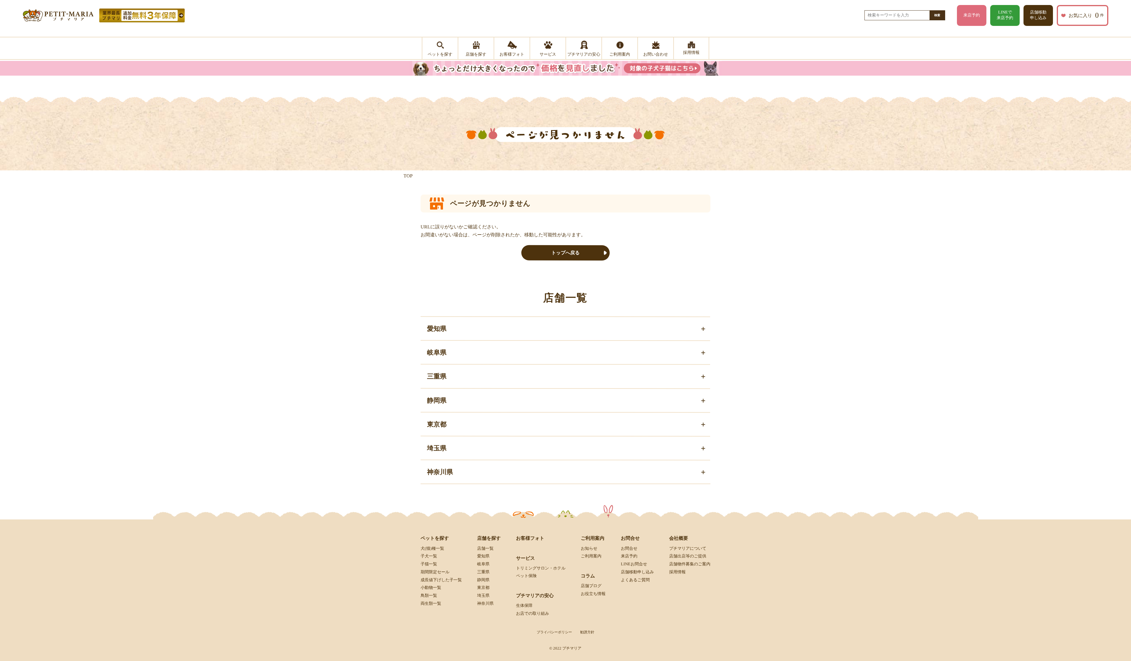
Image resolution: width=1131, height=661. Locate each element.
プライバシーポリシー (554, 632)
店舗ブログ (591, 586)
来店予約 (971, 15)
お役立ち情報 (593, 594)
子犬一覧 (429, 556)
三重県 (483, 572)
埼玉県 (483, 595)
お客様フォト (530, 538)
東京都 (483, 587)
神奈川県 (485, 603)
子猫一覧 (429, 564)
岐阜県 (483, 564)
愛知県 (483, 556)
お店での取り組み (532, 613)
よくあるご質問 (635, 580)
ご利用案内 (591, 556)
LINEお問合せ (634, 564)
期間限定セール (435, 572)
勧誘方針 (587, 632)
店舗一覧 (485, 548)
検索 (937, 15)
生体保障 (524, 605)
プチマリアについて (687, 548)
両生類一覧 (431, 603)
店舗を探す (489, 538)
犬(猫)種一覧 (432, 548)
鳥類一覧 (429, 595)
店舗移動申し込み (1038, 15)
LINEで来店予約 (1005, 15)
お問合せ (629, 548)
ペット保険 (526, 576)
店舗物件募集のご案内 (689, 564)
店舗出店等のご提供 (687, 556)
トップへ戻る (565, 252)
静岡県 (483, 580)
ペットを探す (435, 538)
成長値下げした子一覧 (441, 580)
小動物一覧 (431, 587)
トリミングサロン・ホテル (541, 568)
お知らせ (589, 548)
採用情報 (677, 572)
